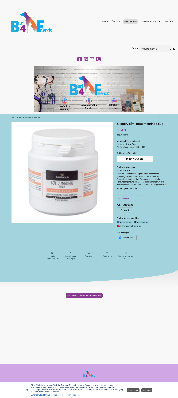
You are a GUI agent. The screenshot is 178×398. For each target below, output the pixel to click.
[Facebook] (79, 59)
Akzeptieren (133, 390)
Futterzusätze (25, 117)
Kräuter (37, 117)
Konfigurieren (73, 395)
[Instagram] (86, 59)
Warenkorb (107, 256)
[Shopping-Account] (173, 48)
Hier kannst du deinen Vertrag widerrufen (84, 295)
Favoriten (89, 256)
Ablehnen (147, 390)
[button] (124, 210)
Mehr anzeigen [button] (123, 199)
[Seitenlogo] (31, 21)
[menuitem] (161, 117)
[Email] (92, 59)
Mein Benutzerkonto (52, 257)
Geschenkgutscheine (125, 257)
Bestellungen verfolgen (70, 257)
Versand (124, 135)
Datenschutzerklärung (40, 395)
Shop (14, 117)
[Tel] (98, 59)
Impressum (58, 395)
